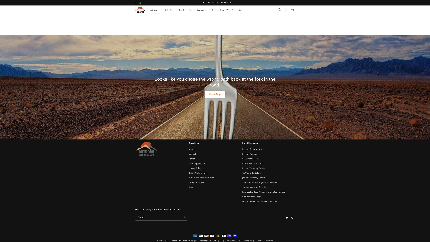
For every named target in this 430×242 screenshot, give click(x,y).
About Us (193, 149)
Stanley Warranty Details (254, 187)
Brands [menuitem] (182, 10)
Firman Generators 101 (252, 149)
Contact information (265, 241)
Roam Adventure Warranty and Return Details (263, 192)
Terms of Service (196, 182)
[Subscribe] (184, 217)
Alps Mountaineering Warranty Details (260, 182)
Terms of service (233, 241)
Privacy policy (219, 241)
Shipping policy (248, 241)
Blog (191, 187)
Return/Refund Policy (199, 173)
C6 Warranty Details (251, 173)
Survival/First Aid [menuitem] (227, 10)
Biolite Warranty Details (253, 163)
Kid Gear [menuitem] (212, 10)
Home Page (215, 94)
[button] (279, 9)
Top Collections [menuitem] (167, 10)
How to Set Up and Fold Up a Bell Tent (260, 201)
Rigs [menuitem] (190, 10)
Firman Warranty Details (253, 168)
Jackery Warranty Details (253, 177)
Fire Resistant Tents (251, 196)
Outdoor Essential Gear (173, 241)
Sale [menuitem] (240, 10)
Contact (192, 154)
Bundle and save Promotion (202, 177)
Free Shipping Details (199, 163)
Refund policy (205, 241)
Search (192, 158)
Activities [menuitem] (153, 10)
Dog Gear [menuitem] (201, 10)
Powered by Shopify (189, 241)
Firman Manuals (249, 154)
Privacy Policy (195, 168)
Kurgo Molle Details (251, 158)
